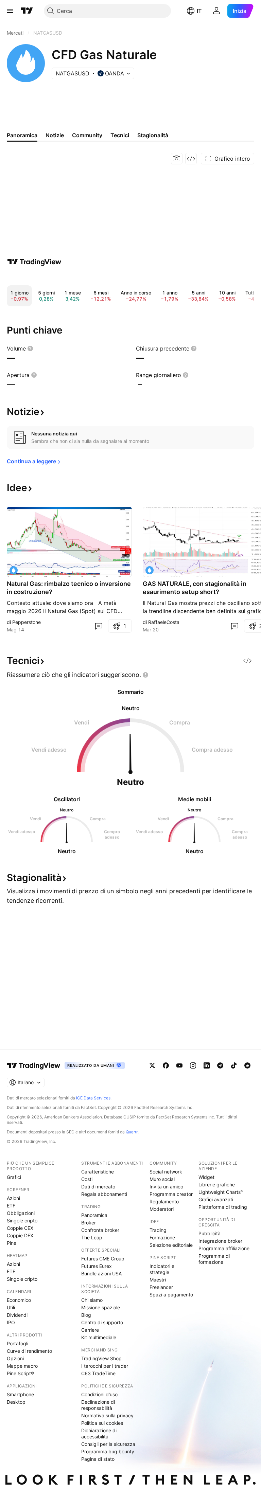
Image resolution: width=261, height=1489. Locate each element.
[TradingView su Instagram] (193, 1065)
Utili (11, 1307)
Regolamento (164, 1201)
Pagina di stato (98, 1459)
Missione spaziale (100, 1307)
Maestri (158, 1279)
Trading (158, 1230)
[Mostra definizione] (30, 348)
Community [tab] (87, 135)
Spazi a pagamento (171, 1294)
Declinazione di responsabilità (98, 1405)
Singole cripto (22, 1220)
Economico (19, 1300)
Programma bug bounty (107, 1451)
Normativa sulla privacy (107, 1415)
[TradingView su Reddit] (247, 1065)
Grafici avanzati (215, 1199)
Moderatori (162, 1209)
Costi (86, 1179)
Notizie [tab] (55, 135)
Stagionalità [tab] (152, 135)
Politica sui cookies (102, 1423)
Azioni (13, 1198)
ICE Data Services (93, 1097)
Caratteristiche (97, 1171)
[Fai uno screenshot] (176, 158)
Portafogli (17, 1343)
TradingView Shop (101, 1358)
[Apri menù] (10, 11)
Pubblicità (209, 1233)
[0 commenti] (98, 626)
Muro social (162, 1179)
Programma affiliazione (223, 1248)
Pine (11, 1243)
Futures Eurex (96, 1266)
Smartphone (20, 1394)
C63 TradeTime (98, 1373)
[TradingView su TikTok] (234, 1065)
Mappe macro (22, 1366)
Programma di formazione (214, 1259)
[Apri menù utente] (216, 11)
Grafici (14, 1177)
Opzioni (15, 1358)
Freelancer (161, 1287)
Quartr (132, 1131)
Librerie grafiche (216, 1184)
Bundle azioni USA (101, 1273)
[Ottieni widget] (191, 158)
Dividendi (17, 1315)
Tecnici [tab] (119, 135)
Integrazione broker (220, 1241)
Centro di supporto (102, 1322)
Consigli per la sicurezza (108, 1444)
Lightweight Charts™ (221, 1192)
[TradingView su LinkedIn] (206, 1065)
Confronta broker (100, 1230)
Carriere (90, 1330)
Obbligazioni (21, 1213)
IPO (11, 1322)
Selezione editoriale (171, 1245)
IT (199, 10)
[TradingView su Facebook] (166, 1065)
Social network (166, 1171)
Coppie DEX (20, 1235)
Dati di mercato (98, 1186)
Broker (88, 1222)
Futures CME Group (102, 1258)
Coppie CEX (20, 1228)
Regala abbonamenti (104, 1194)
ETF (11, 1205)
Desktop (16, 1402)
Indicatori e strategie (162, 1269)
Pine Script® (20, 1373)
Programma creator (171, 1194)
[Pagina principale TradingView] (27, 11)
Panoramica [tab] (22, 135)
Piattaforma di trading (222, 1207)
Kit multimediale (98, 1337)
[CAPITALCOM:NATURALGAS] (149, 570)
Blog (86, 1315)
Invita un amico (166, 1186)
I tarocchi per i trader (104, 1366)
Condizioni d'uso (99, 1394)
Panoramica (94, 1215)
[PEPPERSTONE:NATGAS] (14, 570)
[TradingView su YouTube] (179, 1065)
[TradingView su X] (152, 1065)
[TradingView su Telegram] (220, 1065)
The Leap (91, 1237)
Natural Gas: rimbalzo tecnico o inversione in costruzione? (69, 587)
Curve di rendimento (29, 1351)
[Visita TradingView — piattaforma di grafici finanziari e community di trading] (34, 262)
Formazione (162, 1237)
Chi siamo (92, 1300)
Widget (206, 1177)
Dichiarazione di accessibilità (99, 1433)
